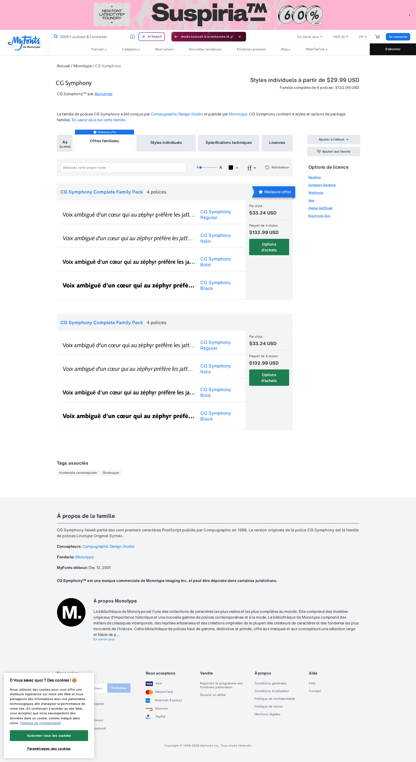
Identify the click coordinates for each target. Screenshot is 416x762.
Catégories (129, 49)
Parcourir (97, 49)
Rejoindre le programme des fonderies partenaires (221, 685)
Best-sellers (164, 49)
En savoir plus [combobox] (308, 36)
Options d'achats (269, 247)
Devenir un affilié (213, 695)
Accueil (63, 66)
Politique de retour (268, 707)
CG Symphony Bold (215, 261)
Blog (284, 49)
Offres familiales (104, 141)
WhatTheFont (315, 49)
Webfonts (315, 192)
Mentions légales (267, 714)
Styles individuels (166, 142)
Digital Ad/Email (320, 208)
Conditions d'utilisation (271, 691)
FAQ (312, 683)
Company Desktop (322, 185)
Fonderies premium (251, 49)
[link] (55, 36)
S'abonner (393, 49)
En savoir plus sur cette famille (98, 120)
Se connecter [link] (398, 37)
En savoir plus (104, 639)
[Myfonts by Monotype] (24, 42)
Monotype (82, 66)
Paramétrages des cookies (49, 748)
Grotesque (111, 473)
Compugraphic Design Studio (177, 114)
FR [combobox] (361, 36)
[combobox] (108, 36)
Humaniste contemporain (78, 473)
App (311, 200)
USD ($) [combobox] (339, 36)
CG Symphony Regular (215, 214)
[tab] (64, 143)
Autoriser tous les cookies (49, 735)
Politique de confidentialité (274, 699)
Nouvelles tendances (205, 49)
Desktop (314, 177)
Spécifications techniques (229, 142)
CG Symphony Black (215, 285)
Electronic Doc (319, 216)
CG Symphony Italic (215, 238)
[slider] (208, 167)
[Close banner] (239, 36)
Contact (315, 691)
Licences (277, 142)
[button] (410, 15)
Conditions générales (270, 683)
